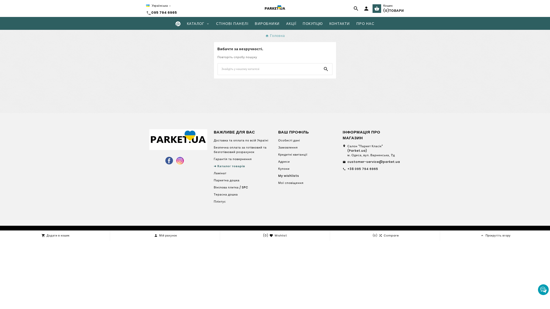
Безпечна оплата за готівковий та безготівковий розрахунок (240, 149)
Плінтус (220, 201)
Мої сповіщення (291, 183)
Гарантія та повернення (233, 159)
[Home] (178, 23)
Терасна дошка (226, 194)
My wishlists (288, 176)
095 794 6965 (164, 12)
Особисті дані (289, 140)
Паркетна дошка (227, 180)
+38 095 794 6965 (362, 169)
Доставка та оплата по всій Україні (241, 140)
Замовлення (288, 147)
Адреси (284, 161)
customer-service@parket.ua (373, 162)
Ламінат (220, 173)
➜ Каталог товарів (229, 166)
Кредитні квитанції (292, 154)
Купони (284, 169)
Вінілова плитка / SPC (231, 187)
